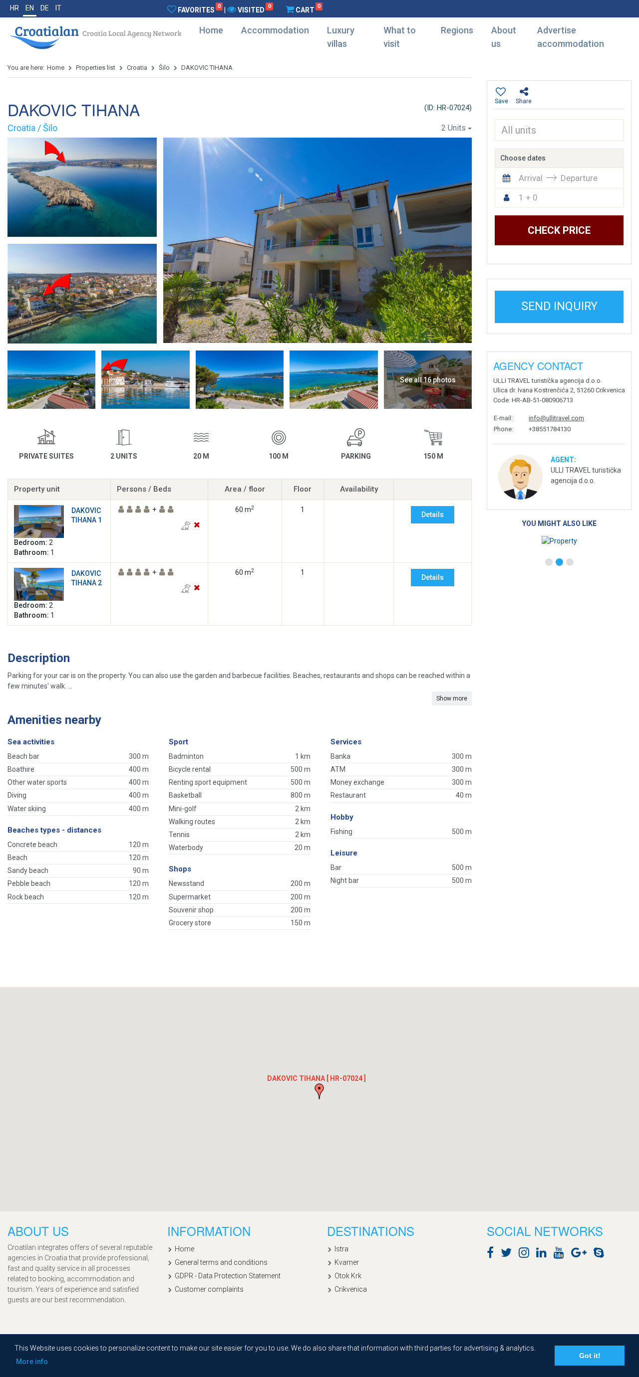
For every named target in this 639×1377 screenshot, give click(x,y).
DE (44, 8)
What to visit (399, 37)
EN (29, 8)
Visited (254, 9)
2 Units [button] (453, 128)
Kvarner (346, 1262)
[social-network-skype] (601, 1254)
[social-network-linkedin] (544, 1254)
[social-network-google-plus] (581, 1254)
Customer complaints (209, 1289)
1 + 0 (528, 197)
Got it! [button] (590, 1356)
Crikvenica (350, 1289)
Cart (308, 9)
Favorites (199, 9)
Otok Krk (347, 1276)
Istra (341, 1249)
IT (58, 8)
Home (211, 30)
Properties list (95, 67)
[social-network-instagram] (526, 1254)
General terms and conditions (221, 1262)
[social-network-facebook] (493, 1254)
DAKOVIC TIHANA (207, 67)
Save (501, 101)
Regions (457, 30)
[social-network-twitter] (509, 1254)
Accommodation (275, 30)
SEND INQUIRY (559, 306)
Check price (559, 230)
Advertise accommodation (570, 37)
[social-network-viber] (613, 1254)
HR (14, 8)
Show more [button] (451, 698)
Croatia (137, 67)
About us (503, 37)
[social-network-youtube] (561, 1254)
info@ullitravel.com (556, 418)
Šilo (164, 67)
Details (432, 514)
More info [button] (32, 1362)
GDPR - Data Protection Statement (228, 1276)
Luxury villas (340, 37)
